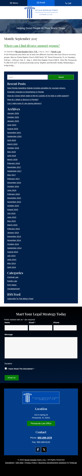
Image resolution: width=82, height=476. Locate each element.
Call (69, 3)
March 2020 (12, 144)
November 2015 (14, 202)
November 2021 (14, 133)
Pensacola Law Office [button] (41, 423)
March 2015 (12, 225)
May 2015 (11, 221)
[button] (13, 2)
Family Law (56, 52)
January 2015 (13, 233)
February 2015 (13, 229)
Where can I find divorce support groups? (32, 46)
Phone (56, 322)
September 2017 (14, 171)
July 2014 (11, 256)
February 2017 (13, 179)
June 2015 (11, 217)
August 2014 (12, 252)
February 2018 (13, 163)
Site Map (19, 463)
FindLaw (73, 463)
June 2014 (11, 260)
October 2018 (13, 148)
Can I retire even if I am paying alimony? (24, 103)
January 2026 (13, 113)
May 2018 (11, 152)
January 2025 (13, 121)
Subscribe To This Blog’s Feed (20, 299)
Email (32, 322)
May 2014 (11, 263)
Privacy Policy (31, 463)
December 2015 (14, 198)
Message (9, 334)
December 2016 (14, 183)
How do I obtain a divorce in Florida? (22, 100)
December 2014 (14, 236)
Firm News (11, 285)
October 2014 (13, 244)
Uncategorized (13, 289)
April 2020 (11, 140)
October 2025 (13, 117)
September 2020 (14, 136)
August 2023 (12, 129)
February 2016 (13, 194)
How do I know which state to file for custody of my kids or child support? (38, 96)
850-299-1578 (45, 437)
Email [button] (42, 2)
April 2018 (11, 156)
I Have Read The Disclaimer (21, 369)
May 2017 (11, 175)
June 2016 (11, 190)
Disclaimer (8, 363)
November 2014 (14, 240)
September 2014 (14, 248)
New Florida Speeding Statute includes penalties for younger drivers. (36, 88)
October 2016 (13, 186)
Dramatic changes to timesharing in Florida (25, 92)
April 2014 (11, 267)
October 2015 (13, 206)
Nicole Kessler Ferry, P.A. (26, 52)
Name (7, 322)
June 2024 (11, 125)
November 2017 (14, 167)
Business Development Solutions (52, 463)
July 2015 (11, 213)
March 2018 (12, 159)
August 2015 (12, 210)
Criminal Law (12, 277)
